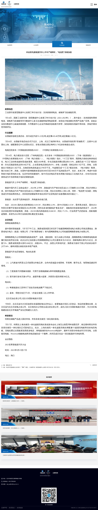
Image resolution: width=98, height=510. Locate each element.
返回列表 (95, 365)
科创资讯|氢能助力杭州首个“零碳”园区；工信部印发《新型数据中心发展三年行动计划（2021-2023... (33, 367)
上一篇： (6, 365)
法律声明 (4, 508)
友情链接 (20, 508)
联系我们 (12, 508)
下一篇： (30, 367)
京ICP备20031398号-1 (92, 507)
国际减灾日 (9, 365)
